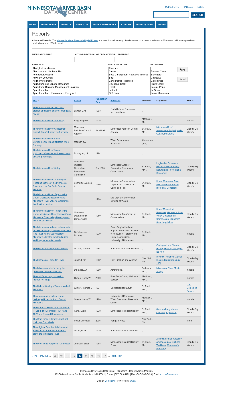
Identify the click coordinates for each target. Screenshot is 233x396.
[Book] (128, 77)
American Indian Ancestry (168, 338)
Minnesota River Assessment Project (166, 128)
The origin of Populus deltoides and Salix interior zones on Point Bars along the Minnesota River (50, 330)
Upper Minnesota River (167, 181)
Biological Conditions (166, 187)
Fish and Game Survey (167, 184)
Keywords (38, 64)
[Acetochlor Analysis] (69, 74)
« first (34, 355)
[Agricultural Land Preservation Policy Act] (69, 93)
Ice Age (160, 251)
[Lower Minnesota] (163, 93)
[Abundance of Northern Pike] (69, 71)
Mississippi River (164, 268)
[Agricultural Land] (69, 90)
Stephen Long (163, 309)
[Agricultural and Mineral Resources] (69, 84)
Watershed (156, 64)
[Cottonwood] (163, 81)
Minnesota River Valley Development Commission (169, 215)
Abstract (123, 54)
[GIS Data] (128, 93)
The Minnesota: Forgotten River (48, 259)
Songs (159, 271)
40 (61, 355)
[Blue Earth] (163, 74)
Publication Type (117, 64)
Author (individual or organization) (95, 54)
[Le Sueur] (163, 90)
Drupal (132, 380)
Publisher (115, 100)
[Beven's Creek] (163, 71)
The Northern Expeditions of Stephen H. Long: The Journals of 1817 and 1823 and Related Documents (51, 310)
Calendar (188, 6)
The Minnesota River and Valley (48, 120)
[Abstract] (128, 68)
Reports (66, 24)
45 (92, 355)
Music (177, 268)
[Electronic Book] (128, 84)
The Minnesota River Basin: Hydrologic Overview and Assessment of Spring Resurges (51, 153)
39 (55, 355)
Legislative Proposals (167, 163)
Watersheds (48, 24)
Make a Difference (104, 24)
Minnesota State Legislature (168, 220)
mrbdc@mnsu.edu (169, 374)
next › (114, 355)
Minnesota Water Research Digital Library (77, 40)
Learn (162, 24)
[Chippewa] (163, 77)
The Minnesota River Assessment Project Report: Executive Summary (50, 130)
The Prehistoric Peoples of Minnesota (51, 343)
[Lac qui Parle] (163, 87)
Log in (201, 6)
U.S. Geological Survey (192, 287)
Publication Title (42, 54)
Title (35, 100)
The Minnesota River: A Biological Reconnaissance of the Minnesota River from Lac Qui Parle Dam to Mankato (50, 184)
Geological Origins (173, 248)
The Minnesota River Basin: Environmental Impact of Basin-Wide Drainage (51, 142)
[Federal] (128, 90)
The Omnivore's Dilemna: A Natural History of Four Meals (50, 320)
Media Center (172, 6)
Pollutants (169, 133)
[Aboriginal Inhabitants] (69, 68)
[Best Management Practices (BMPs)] (128, 74)
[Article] (128, 71)
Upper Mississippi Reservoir (165, 210)
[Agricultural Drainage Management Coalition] (69, 87)
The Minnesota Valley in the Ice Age (50, 248)
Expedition (171, 312)
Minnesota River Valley (167, 166)
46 (98, 355)
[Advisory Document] (69, 77)
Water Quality (144, 24)
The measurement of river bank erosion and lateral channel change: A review (52, 110)
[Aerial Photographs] (69, 81)
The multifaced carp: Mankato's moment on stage (48, 278)
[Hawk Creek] (163, 84)
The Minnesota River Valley (46, 167)
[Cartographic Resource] (128, 81)
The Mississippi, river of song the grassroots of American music (49, 269)
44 (86, 355)
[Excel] (128, 87)
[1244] (163, 68)
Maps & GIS (82, 24)
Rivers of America (165, 256)
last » (121, 355)
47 (104, 355)
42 (73, 355)
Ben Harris (110, 380)
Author (77, 100)
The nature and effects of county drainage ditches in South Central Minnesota (49, 299)
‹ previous (43, 355)
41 (67, 355)
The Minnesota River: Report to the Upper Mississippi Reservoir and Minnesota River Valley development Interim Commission (51, 199)
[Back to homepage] (59, 16)
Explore (126, 24)
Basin (32, 24)
